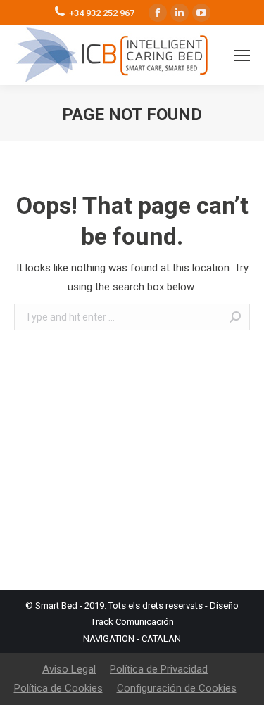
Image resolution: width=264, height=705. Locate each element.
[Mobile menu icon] (242, 55)
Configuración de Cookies (177, 688)
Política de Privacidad (159, 669)
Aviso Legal (69, 669)
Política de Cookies (58, 688)
